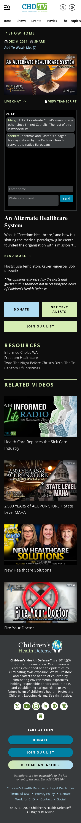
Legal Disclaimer (62, 788)
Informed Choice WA (21, 352)
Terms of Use (20, 794)
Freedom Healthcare (21, 357)
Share (39, 41)
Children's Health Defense (26, 788)
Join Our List (40, 326)
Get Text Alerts (59, 309)
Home (7, 21)
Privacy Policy (45, 794)
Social (61, 799)
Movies (51, 21)
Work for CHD (25, 799)
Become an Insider (40, 765)
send (66, 198)
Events (36, 21)
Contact (45, 799)
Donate (21, 309)
